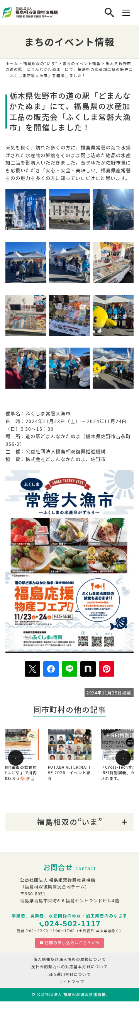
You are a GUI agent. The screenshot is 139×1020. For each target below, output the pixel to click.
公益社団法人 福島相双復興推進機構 (71, 994)
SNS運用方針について (69, 974)
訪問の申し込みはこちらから (72, 942)
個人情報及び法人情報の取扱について (70, 959)
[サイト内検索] (109, 12)
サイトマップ (71, 981)
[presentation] (16, 758)
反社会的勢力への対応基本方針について (69, 966)
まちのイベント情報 (82, 63)
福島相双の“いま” (40, 63)
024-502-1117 (72, 923)
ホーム (11, 63)
